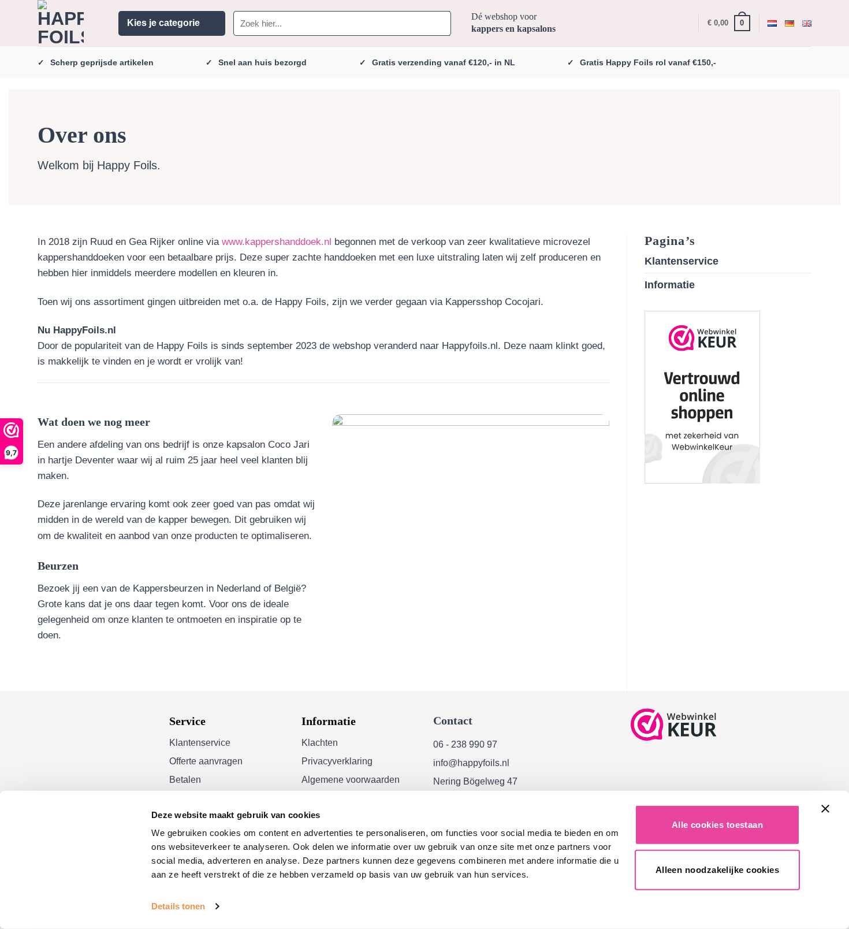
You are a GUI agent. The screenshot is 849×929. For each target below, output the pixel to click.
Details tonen (178, 906)
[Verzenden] (440, 23)
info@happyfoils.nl (471, 763)
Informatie (670, 285)
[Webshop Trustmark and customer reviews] (702, 397)
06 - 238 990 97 (465, 744)
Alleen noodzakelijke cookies (718, 869)
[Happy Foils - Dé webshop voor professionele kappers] (69, 23)
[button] (171, 23)
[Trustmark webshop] (674, 724)
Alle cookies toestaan (717, 825)
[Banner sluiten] (828, 816)
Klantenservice (681, 261)
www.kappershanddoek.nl (277, 241)
